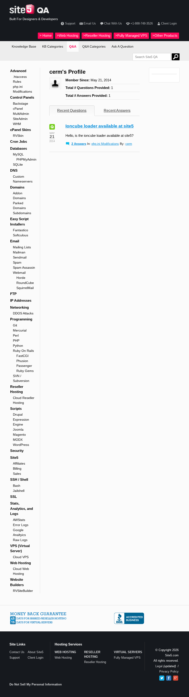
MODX (18, 439)
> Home (45, 35)
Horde (20, 278)
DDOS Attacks (23, 313)
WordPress (21, 445)
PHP (16, 340)
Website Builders (17, 582)
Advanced (18, 71)
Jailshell (18, 491)
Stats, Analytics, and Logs (21, 508)
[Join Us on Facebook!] (168, 678)
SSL (13, 497)
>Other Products (164, 35)
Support (70, 23)
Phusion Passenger (24, 363)
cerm (128, 144)
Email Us (90, 23)
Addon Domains (19, 195)
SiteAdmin (20, 119)
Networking (19, 307)
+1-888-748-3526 (141, 23)
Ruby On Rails (23, 351)
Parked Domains (19, 205)
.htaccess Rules (20, 79)
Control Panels (22, 97)
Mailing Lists (22, 247)
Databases (18, 148)
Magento (19, 434)
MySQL (18, 154)
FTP (13, 294)
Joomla (18, 429)
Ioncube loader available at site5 (99, 126)
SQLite (18, 164)
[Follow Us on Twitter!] (161, 678)
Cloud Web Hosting (21, 571)
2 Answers (78, 144)
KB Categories (52, 46)
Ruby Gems (25, 371)
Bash (16, 485)
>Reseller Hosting (96, 35)
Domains (17, 187)
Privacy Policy (169, 671)
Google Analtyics (19, 532)
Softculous (20, 235)
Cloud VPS (21, 557)
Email (14, 241)
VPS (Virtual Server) (20, 548)
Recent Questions (71, 111)
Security (17, 451)
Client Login (169, 23)
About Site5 (35, 652)
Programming (21, 319)
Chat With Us (113, 23)
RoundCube (25, 283)
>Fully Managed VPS (131, 35)
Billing (17, 468)
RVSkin (18, 135)
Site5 (14, 458)
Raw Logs (20, 540)
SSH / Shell (19, 479)
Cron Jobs (18, 141)
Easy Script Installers (19, 221)
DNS (14, 170)
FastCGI (22, 356)
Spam (17, 262)
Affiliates (19, 463)
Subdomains (22, 213)
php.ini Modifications (22, 89)
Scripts (16, 409)
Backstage (20, 103)
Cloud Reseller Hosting (23, 400)
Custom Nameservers (22, 179)
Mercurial (20, 330)
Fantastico (20, 230)
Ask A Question (122, 46)
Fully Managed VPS (127, 657)
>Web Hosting (67, 35)
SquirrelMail (25, 288)
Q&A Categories (94, 46)
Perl (16, 335)
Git (15, 325)
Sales (17, 473)
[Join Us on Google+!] (175, 678)
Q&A (72, 46)
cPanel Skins (20, 130)
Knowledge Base (24, 46)
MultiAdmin (21, 114)
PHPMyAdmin (25, 159)
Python (18, 345)
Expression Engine (21, 422)
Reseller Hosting (16, 389)
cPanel (18, 108)
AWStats (19, 520)
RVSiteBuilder (23, 591)
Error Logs (20, 525)
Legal (158, 666)
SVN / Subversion (21, 378)
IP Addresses (20, 300)
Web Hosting (20, 563)
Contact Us (16, 652)
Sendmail (20, 257)
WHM (17, 124)
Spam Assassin (24, 267)
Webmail (19, 272)
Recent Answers (117, 111)
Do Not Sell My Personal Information (35, 684)
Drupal (18, 414)
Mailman (19, 252)
